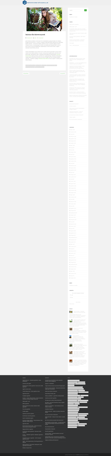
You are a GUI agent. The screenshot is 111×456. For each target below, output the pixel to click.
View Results (78, 302)
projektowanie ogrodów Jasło (73, 412)
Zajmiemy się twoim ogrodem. (28, 413)
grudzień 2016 (73, 260)
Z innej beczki (40, 37)
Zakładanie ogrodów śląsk (72, 423)
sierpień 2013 (73, 278)
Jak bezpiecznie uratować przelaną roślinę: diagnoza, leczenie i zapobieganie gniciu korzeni (77, 59)
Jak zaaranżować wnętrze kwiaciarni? (76, 114)
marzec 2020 (73, 203)
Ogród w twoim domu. (27, 389)
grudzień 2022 (73, 170)
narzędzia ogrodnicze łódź (72, 400)
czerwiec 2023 (73, 161)
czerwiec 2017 (73, 246)
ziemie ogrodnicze (81, 425)
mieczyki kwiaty (80, 397)
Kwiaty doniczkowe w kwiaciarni (51, 391)
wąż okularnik (44, 65)
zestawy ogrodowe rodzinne (72, 425)
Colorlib (77, 454)
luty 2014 (72, 275)
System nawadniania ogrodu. (28, 418)
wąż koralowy (38, 65)
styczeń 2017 (73, 257)
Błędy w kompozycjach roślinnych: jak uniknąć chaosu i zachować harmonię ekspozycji (78, 96)
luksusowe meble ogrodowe (72, 393)
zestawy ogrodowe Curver (82, 423)
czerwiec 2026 (73, 131)
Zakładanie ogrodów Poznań (73, 420)
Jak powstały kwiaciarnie (74, 103)
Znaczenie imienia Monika (30, 67)
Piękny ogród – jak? (73, 26)
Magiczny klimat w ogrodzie (28, 429)
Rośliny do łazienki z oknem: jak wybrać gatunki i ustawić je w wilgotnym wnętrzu (79, 320)
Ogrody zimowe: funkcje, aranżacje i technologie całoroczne (80, 345)
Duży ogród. (71, 43)
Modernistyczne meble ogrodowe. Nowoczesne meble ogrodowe (33, 386)
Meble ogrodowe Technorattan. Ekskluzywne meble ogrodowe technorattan (32, 445)
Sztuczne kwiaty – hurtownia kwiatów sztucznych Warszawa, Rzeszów (77, 312)
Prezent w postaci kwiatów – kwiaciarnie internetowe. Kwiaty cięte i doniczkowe (77, 40)
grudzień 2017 (73, 233)
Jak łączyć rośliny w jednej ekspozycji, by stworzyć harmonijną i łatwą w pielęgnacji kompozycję (77, 84)
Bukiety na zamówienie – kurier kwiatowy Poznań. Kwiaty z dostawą (54, 406)
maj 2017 (72, 248)
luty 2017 (72, 255)
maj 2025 (72, 147)
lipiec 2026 (73, 129)
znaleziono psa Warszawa (39, 67)
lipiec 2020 (73, 194)
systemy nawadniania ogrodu (73, 415)
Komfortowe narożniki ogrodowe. (29, 415)
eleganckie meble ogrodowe (72, 390)
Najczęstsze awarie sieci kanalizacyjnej (78, 329)
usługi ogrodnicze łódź (80, 417)
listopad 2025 (73, 140)
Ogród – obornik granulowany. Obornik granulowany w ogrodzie (33, 442)
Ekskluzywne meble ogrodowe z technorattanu (75, 388)
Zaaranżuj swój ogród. (27, 383)
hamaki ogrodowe (81, 390)
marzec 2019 (73, 217)
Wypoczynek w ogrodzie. (74, 24)
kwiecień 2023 (73, 165)
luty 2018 (72, 228)
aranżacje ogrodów (71, 383)
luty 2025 (72, 149)
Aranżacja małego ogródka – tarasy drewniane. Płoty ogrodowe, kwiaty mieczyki (32, 421)
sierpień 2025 (73, 143)
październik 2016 (74, 264)
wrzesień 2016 (73, 266)
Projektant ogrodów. (26, 395)
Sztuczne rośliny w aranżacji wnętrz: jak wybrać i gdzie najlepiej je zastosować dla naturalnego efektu (77, 71)
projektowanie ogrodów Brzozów (73, 408)
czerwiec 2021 (73, 176)
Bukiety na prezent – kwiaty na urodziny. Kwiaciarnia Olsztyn (55, 412)
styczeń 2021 (73, 183)
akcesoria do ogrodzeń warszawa (73, 380)
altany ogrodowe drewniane (72, 382)
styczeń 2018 (73, 230)
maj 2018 (72, 221)
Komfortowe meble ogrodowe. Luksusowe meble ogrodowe (32, 432)
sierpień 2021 (73, 174)
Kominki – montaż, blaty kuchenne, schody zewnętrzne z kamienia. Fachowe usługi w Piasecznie (33, 398)
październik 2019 (74, 212)
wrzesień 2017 (73, 239)
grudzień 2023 (73, 158)
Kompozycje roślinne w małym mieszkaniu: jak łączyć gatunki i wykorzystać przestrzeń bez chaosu (77, 75)
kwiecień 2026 (73, 136)
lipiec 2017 (73, 244)
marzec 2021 (73, 181)
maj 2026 (72, 134)
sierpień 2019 (73, 215)
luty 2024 (72, 154)
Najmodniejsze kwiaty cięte (50, 393)
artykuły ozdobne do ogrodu (80, 383)
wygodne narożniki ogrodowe (73, 418)
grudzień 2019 (73, 208)
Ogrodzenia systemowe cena (73, 407)
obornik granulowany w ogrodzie (73, 402)
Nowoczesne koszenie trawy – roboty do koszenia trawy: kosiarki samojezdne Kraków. (32, 426)
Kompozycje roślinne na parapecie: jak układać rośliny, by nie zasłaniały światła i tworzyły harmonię (77, 80)
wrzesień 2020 (73, 190)
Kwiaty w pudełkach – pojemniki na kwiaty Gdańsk (54, 395)
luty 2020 (72, 206)
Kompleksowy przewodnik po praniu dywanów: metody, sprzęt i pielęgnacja (54, 381)
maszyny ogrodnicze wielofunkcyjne (74, 395)
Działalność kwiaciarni (49, 409)
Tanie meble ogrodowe (82, 415)
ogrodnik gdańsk (71, 403)
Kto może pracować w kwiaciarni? (75, 119)
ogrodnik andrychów (83, 402)
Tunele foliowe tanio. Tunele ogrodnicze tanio (31, 391)
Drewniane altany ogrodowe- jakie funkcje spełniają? (77, 37)
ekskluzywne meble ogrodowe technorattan (75, 387)
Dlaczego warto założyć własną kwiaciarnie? (53, 400)
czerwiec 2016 (73, 273)
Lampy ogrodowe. (76, 335)
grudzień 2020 (73, 185)
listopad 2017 (73, 235)
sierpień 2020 (73, 192)
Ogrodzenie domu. (26, 393)
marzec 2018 (73, 226)
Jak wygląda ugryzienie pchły (30, 65)
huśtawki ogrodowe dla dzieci (73, 392)
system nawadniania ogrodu (83, 413)
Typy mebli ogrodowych (72, 417)
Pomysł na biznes (72, 106)
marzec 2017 (73, 253)
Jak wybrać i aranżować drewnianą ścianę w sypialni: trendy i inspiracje (80, 361)
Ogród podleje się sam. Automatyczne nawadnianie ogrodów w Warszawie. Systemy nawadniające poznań (55, 437)
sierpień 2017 (73, 242)
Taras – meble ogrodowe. (74, 45)
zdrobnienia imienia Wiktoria (43, 58)
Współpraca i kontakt (83, 1)
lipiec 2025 (73, 145)
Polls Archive (71, 303)
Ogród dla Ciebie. (26, 423)
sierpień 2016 (73, 269)
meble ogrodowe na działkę (72, 397)
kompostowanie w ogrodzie (83, 392)
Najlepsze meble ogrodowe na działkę (74, 398)
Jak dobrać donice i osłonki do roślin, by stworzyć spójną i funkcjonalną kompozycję (77, 92)
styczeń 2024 (73, 156)
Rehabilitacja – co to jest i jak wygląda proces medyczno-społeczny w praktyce (77, 63)
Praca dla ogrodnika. (26, 409)
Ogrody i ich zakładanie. (49, 383)
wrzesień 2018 (73, 219)
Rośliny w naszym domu (27, 447)
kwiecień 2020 (73, 201)
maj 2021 (72, 179)
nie (72, 297)
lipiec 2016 (73, 271)
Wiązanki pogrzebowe (49, 431)
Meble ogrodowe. (26, 403)
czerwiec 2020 (73, 197)
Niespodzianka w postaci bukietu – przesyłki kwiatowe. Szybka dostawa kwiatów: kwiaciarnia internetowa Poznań (55, 423)
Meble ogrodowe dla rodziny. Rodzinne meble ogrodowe (78, 34)
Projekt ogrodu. (25, 411)
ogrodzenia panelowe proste (73, 405)
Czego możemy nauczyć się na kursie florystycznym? (55, 385)
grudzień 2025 (73, 138)
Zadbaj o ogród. (72, 117)
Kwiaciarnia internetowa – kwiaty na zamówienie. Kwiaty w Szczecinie (76, 112)
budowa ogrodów (71, 385)
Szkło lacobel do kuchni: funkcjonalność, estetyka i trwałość (76, 109)
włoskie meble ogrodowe (83, 418)
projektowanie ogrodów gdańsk (73, 410)
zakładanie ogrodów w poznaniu (73, 422)
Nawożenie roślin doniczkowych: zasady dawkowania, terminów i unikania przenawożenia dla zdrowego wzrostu (76, 67)
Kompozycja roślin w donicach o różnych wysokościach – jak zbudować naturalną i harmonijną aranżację (77, 88)
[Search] (85, 10)
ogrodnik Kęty (77, 403)
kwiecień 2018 (73, 224)
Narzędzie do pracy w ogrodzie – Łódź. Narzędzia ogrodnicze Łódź (32, 438)
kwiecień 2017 (73, 251)
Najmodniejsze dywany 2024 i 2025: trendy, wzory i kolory (79, 352)
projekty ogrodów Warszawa (73, 413)
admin (35, 37)
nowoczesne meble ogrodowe (83, 400)
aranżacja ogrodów (81, 382)
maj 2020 (72, 199)
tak (72, 295)
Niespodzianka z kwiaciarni (50, 429)
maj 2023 (72, 163)
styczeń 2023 (73, 167)
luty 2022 (72, 172)
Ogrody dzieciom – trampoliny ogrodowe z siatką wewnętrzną (32, 381)
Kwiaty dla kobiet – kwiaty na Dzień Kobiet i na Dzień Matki (55, 417)
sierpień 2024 (73, 152)
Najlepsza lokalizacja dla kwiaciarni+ (52, 440)
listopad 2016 (73, 262)
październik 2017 (74, 237)
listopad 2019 (73, 210)
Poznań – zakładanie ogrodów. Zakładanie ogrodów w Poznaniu (33, 435)
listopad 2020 (73, 188)
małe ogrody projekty (84, 395)
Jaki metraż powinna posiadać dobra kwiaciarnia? (54, 420)
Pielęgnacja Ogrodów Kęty (83, 407)
